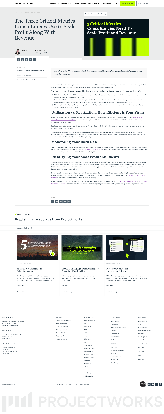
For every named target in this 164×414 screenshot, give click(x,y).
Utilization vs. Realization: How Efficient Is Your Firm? (31, 70)
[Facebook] (156, 384)
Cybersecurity (115, 337)
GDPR (77, 384)
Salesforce (87, 336)
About (140, 355)
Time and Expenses (62, 327)
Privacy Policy (59, 384)
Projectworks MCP (89, 320)
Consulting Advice (39, 13)
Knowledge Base (143, 337)
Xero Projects (115, 363)
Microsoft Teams (89, 357)
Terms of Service (69, 384)
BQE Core (114, 347)
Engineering (114, 324)
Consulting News (24, 264)
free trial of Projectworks (127, 181)
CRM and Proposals (62, 324)
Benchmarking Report (145, 330)
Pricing (141, 347)
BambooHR (87, 361)
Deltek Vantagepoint (117, 351)
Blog (139, 324)
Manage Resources (62, 330)
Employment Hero (89, 348)
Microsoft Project (116, 357)
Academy (141, 334)
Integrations (89, 317)
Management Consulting (118, 327)
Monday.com (87, 364)
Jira (85, 342)
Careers (141, 359)
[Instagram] (160, 384)
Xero (85, 324)
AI (62, 264)
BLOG (27, 13)
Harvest (113, 354)
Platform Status (84, 384)
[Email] (149, 384)
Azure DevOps (88, 345)
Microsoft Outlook (89, 354)
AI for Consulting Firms (63, 320)
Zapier (86, 370)
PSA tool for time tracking (93, 149)
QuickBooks (87, 327)
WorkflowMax (115, 360)
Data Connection (89, 373)
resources (19, 13)
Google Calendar (89, 351)
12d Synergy (87, 339)
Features (60, 317)
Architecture (115, 321)
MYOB (85, 330)
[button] (54, 3)
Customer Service (61, 339)
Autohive (86, 367)
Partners (141, 351)
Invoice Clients (61, 333)
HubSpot (86, 333)
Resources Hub (142, 321)
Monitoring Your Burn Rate (24, 75)
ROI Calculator (142, 327)
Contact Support (143, 340)
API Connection (88, 376)
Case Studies (143, 344)
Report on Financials (62, 336)
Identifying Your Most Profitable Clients (27, 79)
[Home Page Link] (24, 3)
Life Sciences (115, 334)
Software (113, 330)
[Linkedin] (152, 384)
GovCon (113, 340)
